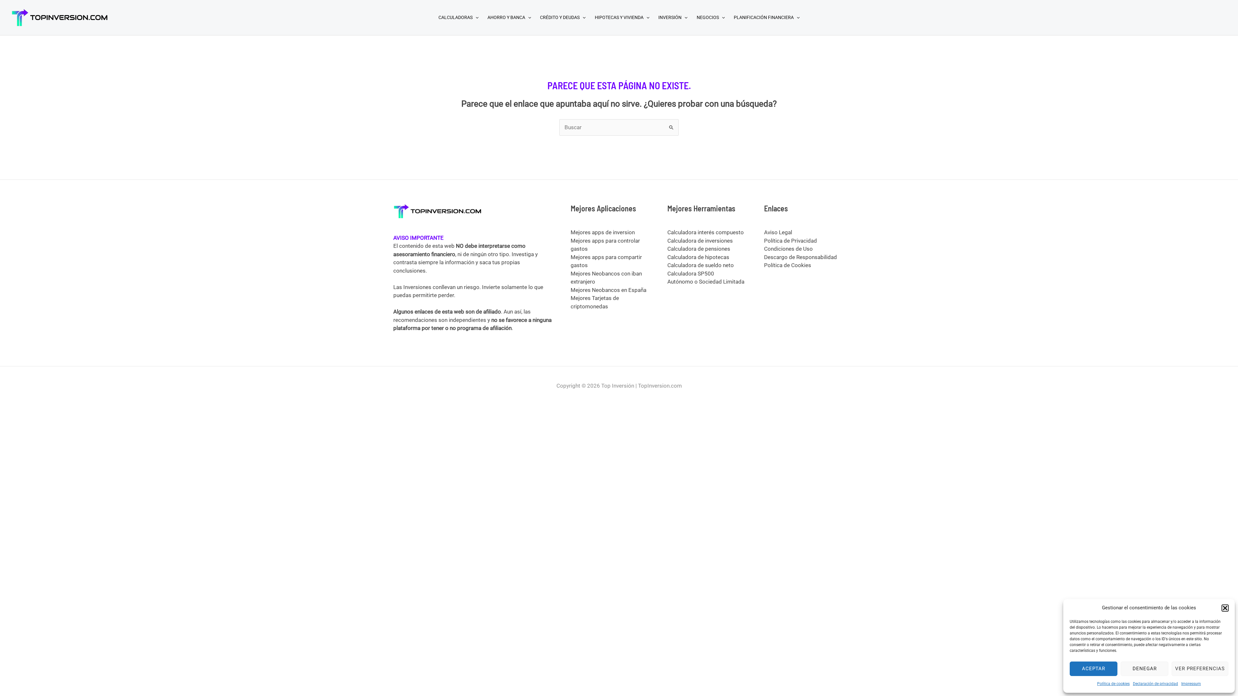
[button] (1225, 608)
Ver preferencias (1200, 669)
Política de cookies (1113, 684)
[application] (475, 17)
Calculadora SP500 (690, 273)
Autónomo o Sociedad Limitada (705, 281)
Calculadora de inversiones (700, 240)
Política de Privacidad (790, 240)
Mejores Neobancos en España (608, 290)
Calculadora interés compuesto (705, 232)
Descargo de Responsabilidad (800, 257)
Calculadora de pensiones (698, 249)
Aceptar (1093, 669)
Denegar (1145, 669)
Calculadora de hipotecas (698, 257)
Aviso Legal (778, 232)
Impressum (1191, 684)
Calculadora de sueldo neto (700, 265)
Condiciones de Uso (788, 249)
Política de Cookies (787, 265)
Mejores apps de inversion (603, 232)
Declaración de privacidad (1155, 684)
